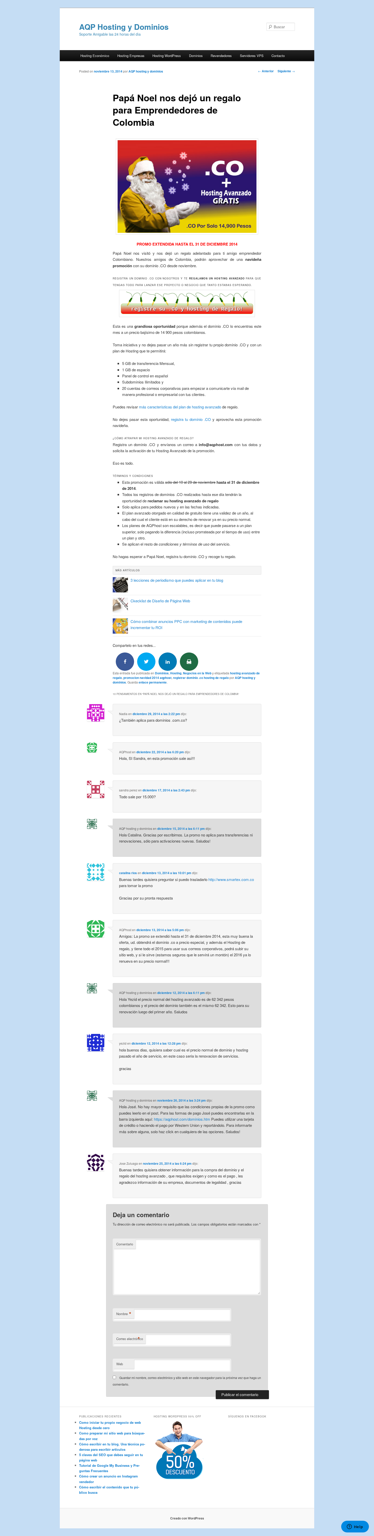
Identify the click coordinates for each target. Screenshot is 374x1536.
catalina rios (128, 873)
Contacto (278, 55)
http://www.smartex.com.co (231, 879)
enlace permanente (153, 682)
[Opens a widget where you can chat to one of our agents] (355, 1527)
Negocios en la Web (197, 673)
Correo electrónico (129, 1339)
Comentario (124, 1244)
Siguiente (286, 71)
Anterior (266, 71)
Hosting (175, 673)
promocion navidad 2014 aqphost (147, 677)
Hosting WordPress (166, 55)
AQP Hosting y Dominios (124, 26)
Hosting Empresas (131, 55)
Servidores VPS (252, 55)
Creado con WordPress (187, 1518)
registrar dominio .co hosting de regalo (201, 677)
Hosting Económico (94, 55)
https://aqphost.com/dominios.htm (182, 1119)
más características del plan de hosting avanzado (180, 406)
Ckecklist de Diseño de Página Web (160, 600)
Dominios (196, 55)
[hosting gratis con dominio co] (187, 303)
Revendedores (221, 55)
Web (119, 1363)
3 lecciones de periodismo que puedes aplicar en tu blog (177, 580)
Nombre (123, 1314)
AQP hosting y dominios (145, 71)
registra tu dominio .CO (191, 419)
